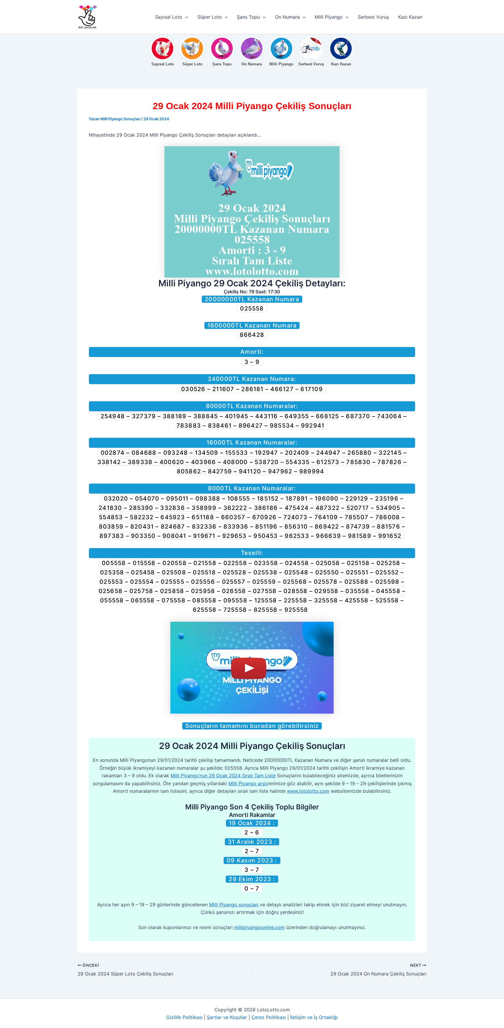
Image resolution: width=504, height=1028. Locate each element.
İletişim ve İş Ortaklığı (314, 1017)
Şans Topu (248, 17)
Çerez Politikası (268, 1017)
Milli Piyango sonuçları (233, 904)
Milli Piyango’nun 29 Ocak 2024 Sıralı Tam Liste (223, 775)
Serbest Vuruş (373, 17)
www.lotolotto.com (308, 791)
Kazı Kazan (410, 17)
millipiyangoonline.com (259, 927)
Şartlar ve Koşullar (227, 1017)
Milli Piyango (329, 17)
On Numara (287, 17)
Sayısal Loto (168, 17)
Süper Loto (209, 17)
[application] (185, 17)
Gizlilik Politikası (184, 1017)
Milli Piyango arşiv (248, 783)
